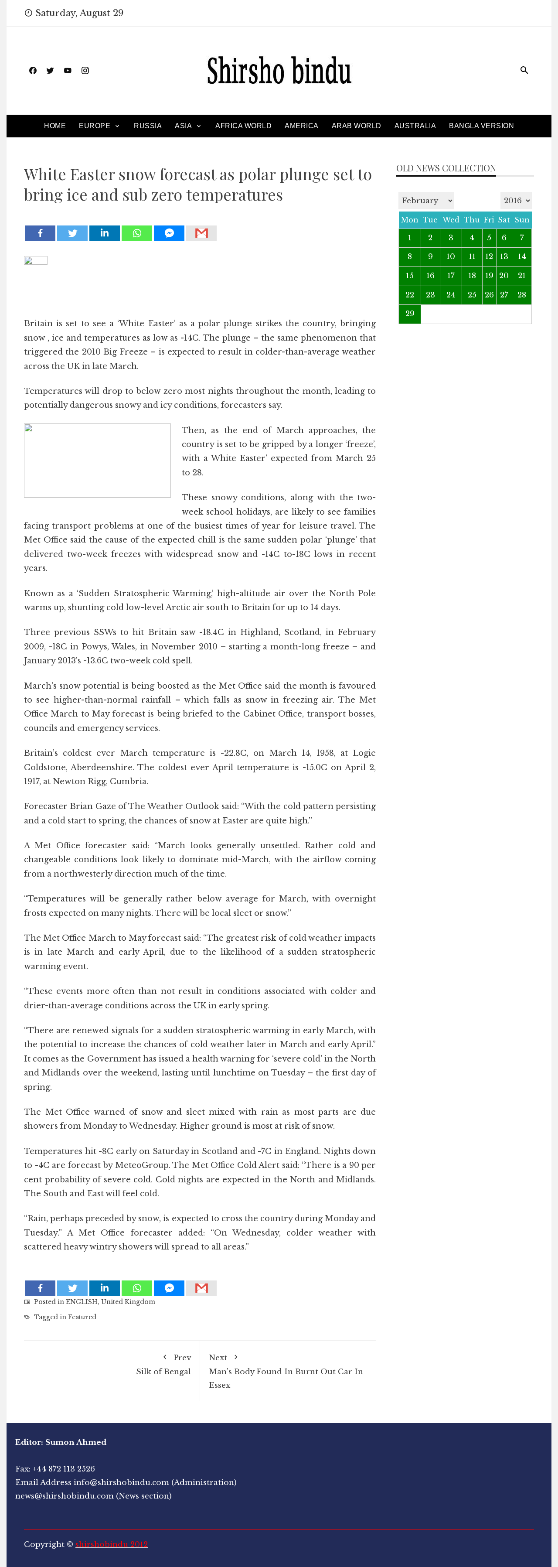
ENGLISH (82, 1302)
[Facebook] (40, 233)
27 (504, 295)
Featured (82, 1317)
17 (451, 275)
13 (504, 256)
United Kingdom (128, 1302)
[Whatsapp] (137, 233)
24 (451, 295)
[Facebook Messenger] (169, 233)
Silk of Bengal (163, 1364)
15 (410, 275)
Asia (183, 126)
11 (472, 256)
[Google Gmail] (201, 233)
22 (409, 295)
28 (521, 295)
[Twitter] (72, 233)
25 (472, 295)
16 (430, 275)
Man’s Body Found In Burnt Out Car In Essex (286, 1371)
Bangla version (481, 126)
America (302, 126)
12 (489, 256)
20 (504, 275)
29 (410, 313)
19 (489, 275)
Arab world (356, 126)
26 (489, 295)
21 (522, 275)
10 (450, 256)
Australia (415, 126)
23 (430, 295)
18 (472, 275)
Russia (148, 126)
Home (55, 126)
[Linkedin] (104, 233)
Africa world (243, 126)
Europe (94, 126)
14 (522, 256)
